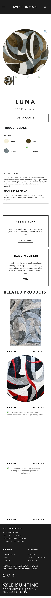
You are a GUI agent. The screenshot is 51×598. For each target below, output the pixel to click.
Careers (32, 560)
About (31, 554)
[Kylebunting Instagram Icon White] (13, 575)
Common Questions (13, 541)
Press (6, 557)
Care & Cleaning (12, 535)
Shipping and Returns (14, 538)
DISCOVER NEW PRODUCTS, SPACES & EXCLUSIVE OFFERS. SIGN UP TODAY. (21, 567)
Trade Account (36, 557)
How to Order (10, 532)
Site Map (22, 592)
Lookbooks (9, 554)
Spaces (6, 560)
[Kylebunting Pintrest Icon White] (8, 575)
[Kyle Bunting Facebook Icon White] (4, 575)
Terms (31, 589)
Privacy (8, 592)
